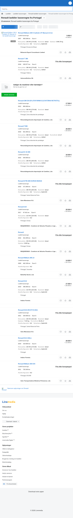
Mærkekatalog (6, 462)
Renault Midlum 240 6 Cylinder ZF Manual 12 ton (35, 33)
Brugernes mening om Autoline (11, 459)
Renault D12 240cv (25, 338)
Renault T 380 (23, 58)
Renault (21, 232)
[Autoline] (2, 13)
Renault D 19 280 (24, 152)
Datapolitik (5, 452)
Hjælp (4, 414)
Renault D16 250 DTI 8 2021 (28, 310)
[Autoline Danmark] (12, 3)
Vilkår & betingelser (8, 449)
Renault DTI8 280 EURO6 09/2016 (30, 181)
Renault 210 (22, 207)
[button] (70, 3)
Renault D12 (22, 281)
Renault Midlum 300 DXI (26, 364)
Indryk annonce (9, 94)
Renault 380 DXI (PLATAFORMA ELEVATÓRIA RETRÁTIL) (39, 100)
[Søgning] (70, 9)
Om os (4, 410)
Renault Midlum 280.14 (26, 258)
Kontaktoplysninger (8, 417)
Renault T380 (23, 126)
